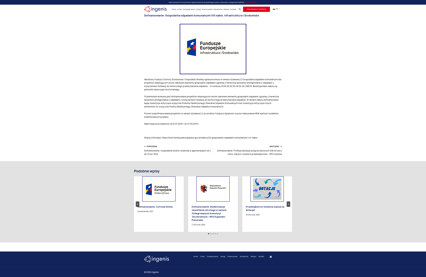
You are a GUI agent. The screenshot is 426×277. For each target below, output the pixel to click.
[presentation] (159, 189)
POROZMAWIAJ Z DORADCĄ (256, 9)
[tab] (208, 233)
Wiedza (226, 9)
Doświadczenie (189, 9)
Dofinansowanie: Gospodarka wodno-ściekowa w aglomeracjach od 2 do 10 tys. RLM (177, 150)
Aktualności (218, 9)
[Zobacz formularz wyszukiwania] (240, 9)
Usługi (198, 9)
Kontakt (233, 9)
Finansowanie (207, 9)
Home (174, 9)
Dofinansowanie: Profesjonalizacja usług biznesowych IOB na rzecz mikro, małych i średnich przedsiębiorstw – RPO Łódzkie (249, 150)
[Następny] (288, 204)
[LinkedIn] (271, 257)
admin (151, 20)
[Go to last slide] (137, 204)
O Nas (179, 9)
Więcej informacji (251, 2)
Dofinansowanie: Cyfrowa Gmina (155, 206)
